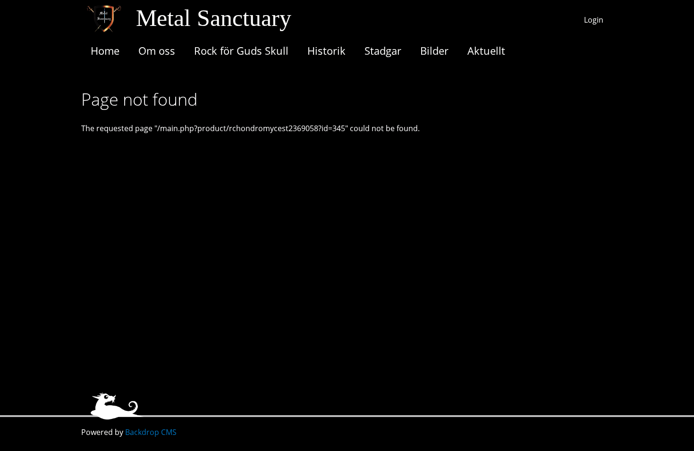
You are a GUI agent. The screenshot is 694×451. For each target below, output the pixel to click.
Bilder (434, 50)
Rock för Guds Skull (241, 50)
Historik (326, 50)
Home (105, 50)
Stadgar (382, 50)
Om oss (156, 50)
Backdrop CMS (151, 432)
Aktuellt (486, 50)
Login (593, 20)
